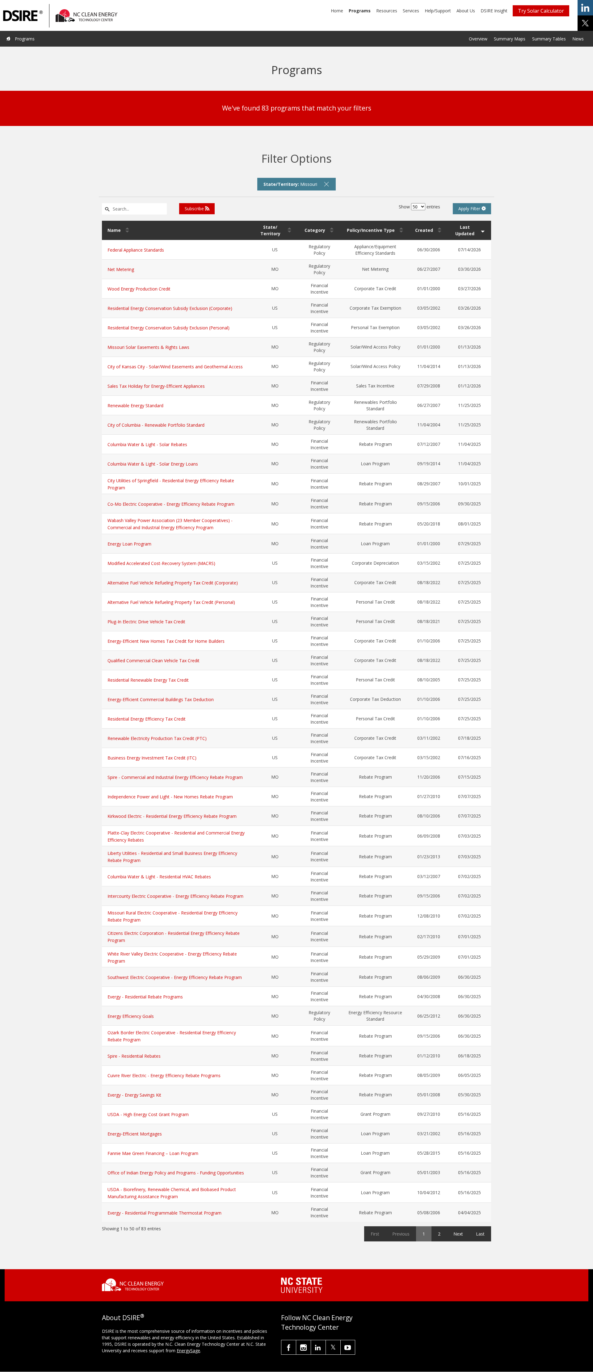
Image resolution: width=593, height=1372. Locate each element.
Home (337, 11)
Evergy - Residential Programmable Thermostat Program (164, 1213)
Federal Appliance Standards (135, 250)
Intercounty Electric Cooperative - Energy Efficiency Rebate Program (175, 896)
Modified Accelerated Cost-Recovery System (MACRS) (161, 563)
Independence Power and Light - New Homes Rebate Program (170, 797)
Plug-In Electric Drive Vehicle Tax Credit (146, 622)
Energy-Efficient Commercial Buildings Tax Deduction (160, 699)
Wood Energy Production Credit (138, 289)
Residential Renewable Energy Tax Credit (148, 680)
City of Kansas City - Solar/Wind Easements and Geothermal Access (175, 367)
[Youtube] (348, 1347)
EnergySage (188, 1350)
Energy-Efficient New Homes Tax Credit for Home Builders (166, 641)
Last (480, 1234)
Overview (478, 39)
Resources (386, 11)
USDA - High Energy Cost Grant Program (148, 1114)
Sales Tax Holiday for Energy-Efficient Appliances (156, 386)
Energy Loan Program (129, 544)
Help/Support (438, 11)
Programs (360, 11)
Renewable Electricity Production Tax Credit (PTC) (157, 738)
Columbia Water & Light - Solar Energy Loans (152, 464)
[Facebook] (288, 1347)
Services (411, 11)
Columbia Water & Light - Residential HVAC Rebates (159, 877)
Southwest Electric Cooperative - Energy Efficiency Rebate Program (174, 977)
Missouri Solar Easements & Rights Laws (148, 347)
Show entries (419, 207)
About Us (465, 11)
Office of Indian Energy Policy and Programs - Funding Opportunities (175, 1173)
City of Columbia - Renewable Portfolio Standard (155, 425)
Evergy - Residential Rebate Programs (145, 997)
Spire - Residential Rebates (134, 1056)
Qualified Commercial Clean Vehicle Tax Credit (153, 660)
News (578, 39)
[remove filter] (326, 184)
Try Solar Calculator (541, 10)
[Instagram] (303, 1347)
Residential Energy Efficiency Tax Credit (146, 719)
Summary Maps (509, 39)
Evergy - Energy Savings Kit (134, 1095)
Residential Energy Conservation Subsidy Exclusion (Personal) (168, 328)
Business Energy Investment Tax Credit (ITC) (151, 758)
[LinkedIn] (318, 1347)
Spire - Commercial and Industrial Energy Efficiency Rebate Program (175, 777)
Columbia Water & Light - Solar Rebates (147, 444)
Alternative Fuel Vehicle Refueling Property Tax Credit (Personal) (171, 602)
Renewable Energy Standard (135, 405)
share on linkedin (585, 7)
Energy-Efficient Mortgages (134, 1134)
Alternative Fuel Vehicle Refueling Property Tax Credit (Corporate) (172, 583)
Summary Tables (549, 39)
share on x (585, 23)
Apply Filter (470, 208)
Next (458, 1234)
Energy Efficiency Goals (130, 1016)
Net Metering (120, 269)
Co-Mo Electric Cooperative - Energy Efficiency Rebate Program (170, 504)
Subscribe (195, 208)
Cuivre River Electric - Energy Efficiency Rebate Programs (164, 1075)
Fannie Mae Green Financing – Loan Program (152, 1153)
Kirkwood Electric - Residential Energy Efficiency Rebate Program (172, 816)
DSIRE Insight (494, 11)
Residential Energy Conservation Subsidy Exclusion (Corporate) (169, 308)
